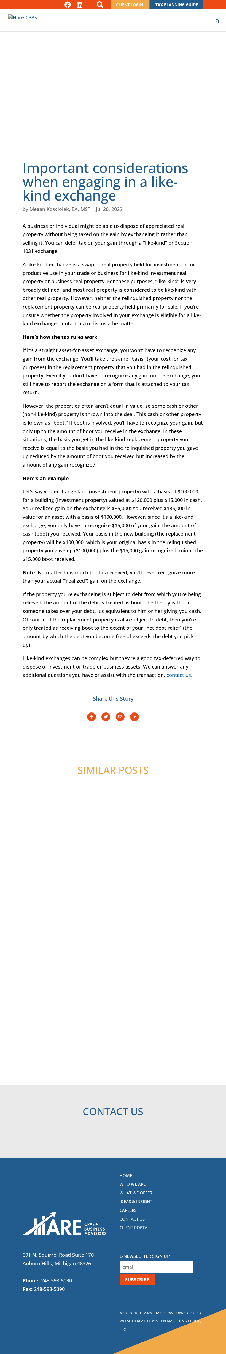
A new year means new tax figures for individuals (98, 919)
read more (56, 872)
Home (126, 1175)
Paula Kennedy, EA (56, 936)
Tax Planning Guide (176, 4)
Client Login (129, 4)
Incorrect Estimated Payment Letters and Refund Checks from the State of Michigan (112, 827)
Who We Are (133, 1184)
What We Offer (136, 1193)
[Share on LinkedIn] (134, 716)
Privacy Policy (187, 1312)
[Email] (120, 716)
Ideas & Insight (136, 1201)
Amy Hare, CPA (52, 851)
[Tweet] (106, 716)
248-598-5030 (56, 1280)
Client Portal (135, 1227)
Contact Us (132, 1219)
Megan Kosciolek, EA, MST (59, 209)
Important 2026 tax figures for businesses (106, 1004)
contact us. (179, 675)
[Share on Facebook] (91, 716)
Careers (128, 1210)
